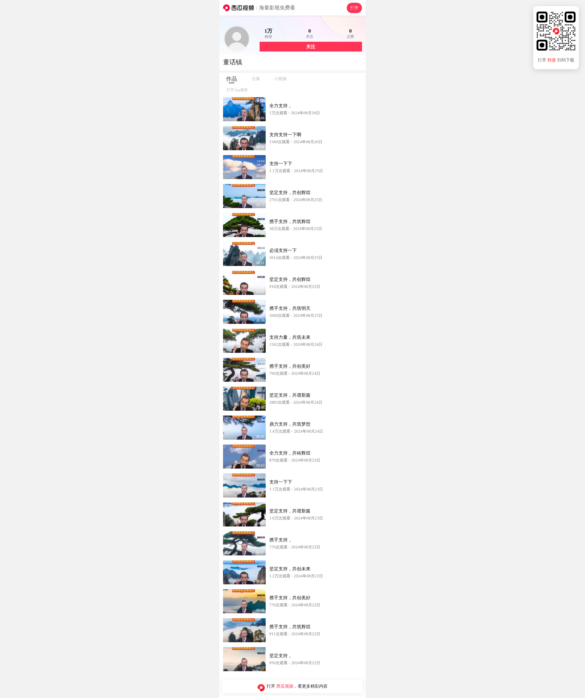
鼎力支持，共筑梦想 (289, 424)
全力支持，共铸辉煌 (289, 453)
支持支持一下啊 (285, 134)
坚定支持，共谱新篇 (289, 395)
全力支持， (280, 105)
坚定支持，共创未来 (289, 568)
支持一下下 (280, 163)
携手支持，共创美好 (289, 366)
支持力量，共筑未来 (289, 337)
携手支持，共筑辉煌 (289, 221)
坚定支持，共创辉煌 (289, 192)
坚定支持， (280, 655)
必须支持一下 (283, 250)
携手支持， (280, 539)
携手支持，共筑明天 (289, 308)
